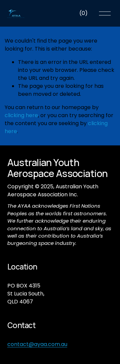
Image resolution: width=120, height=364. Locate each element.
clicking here (21, 115)
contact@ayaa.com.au (37, 344)
